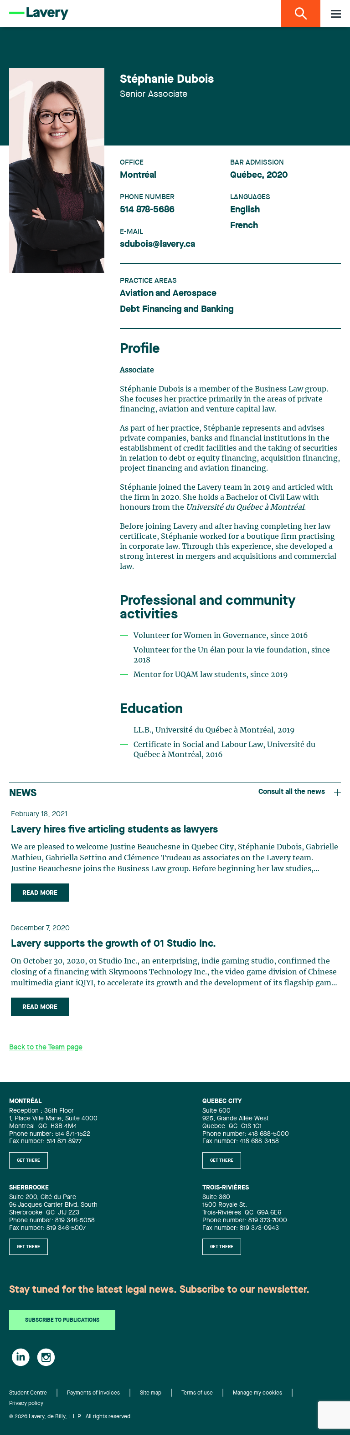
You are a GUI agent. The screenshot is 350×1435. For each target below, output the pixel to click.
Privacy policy (26, 1403)
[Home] (38, 13)
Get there (28, 1160)
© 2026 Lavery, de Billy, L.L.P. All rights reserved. (70, 1417)
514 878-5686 (147, 210)
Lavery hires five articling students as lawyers (114, 830)
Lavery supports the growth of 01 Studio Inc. (113, 944)
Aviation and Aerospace (168, 293)
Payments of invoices (93, 1393)
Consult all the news (291, 792)
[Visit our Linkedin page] (21, 1357)
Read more (39, 893)
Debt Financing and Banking (177, 309)
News (22, 793)
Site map (150, 1393)
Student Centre (28, 1393)
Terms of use (197, 1393)
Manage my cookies (257, 1393)
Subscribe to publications (62, 1320)
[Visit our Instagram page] (46, 1357)
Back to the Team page (45, 1047)
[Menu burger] (336, 14)
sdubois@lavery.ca (157, 244)
